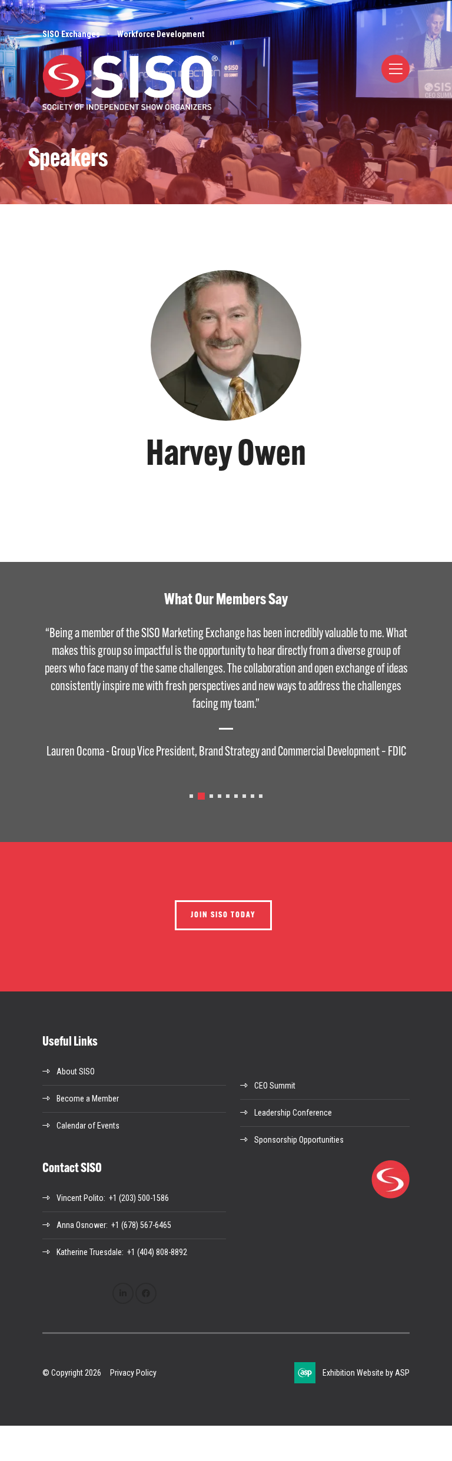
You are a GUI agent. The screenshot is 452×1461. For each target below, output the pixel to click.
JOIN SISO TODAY (223, 915)
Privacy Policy (133, 1372)
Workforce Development (160, 34)
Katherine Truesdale (89, 1252)
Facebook (146, 1293)
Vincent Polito (80, 1198)
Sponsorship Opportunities (299, 1139)
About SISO (75, 1071)
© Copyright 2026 (71, 1372)
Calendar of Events (87, 1125)
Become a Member (87, 1098)
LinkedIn (123, 1293)
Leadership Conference (293, 1112)
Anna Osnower (81, 1225)
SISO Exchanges (71, 34)
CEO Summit (274, 1085)
